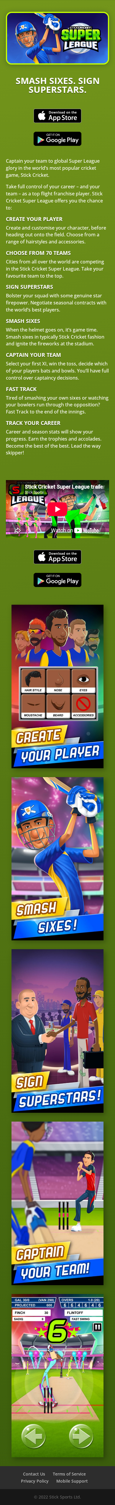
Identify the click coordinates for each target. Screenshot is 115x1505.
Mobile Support (72, 1481)
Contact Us (34, 1474)
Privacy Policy (35, 1481)
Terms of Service (69, 1474)
